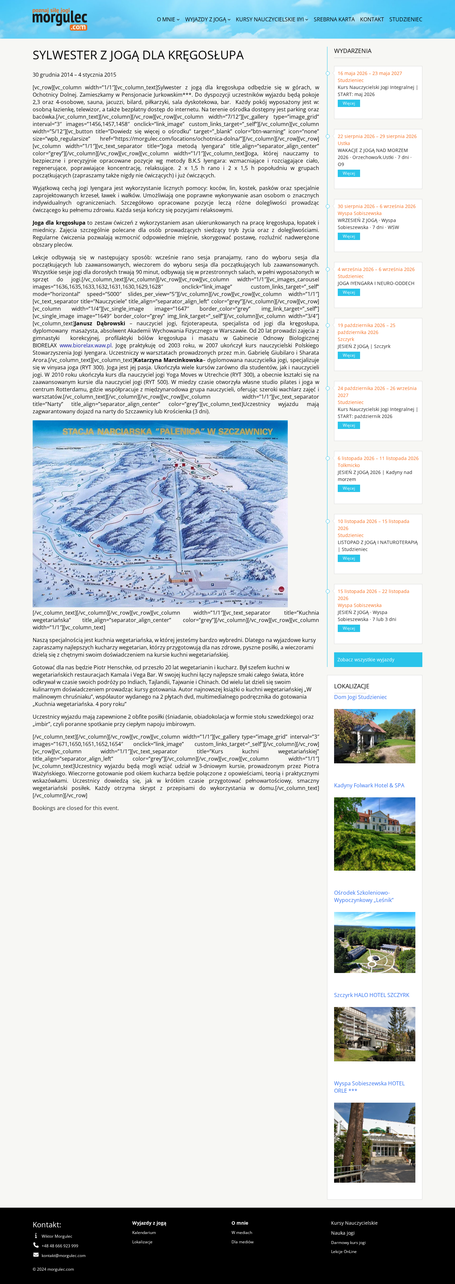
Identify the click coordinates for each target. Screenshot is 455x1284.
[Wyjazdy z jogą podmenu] (229, 19)
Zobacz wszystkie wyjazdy (365, 659)
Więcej (349, 103)
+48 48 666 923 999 (60, 1246)
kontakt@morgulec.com (64, 1255)
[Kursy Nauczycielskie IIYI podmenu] (306, 19)
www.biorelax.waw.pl (86, 345)
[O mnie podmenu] (178, 19)
